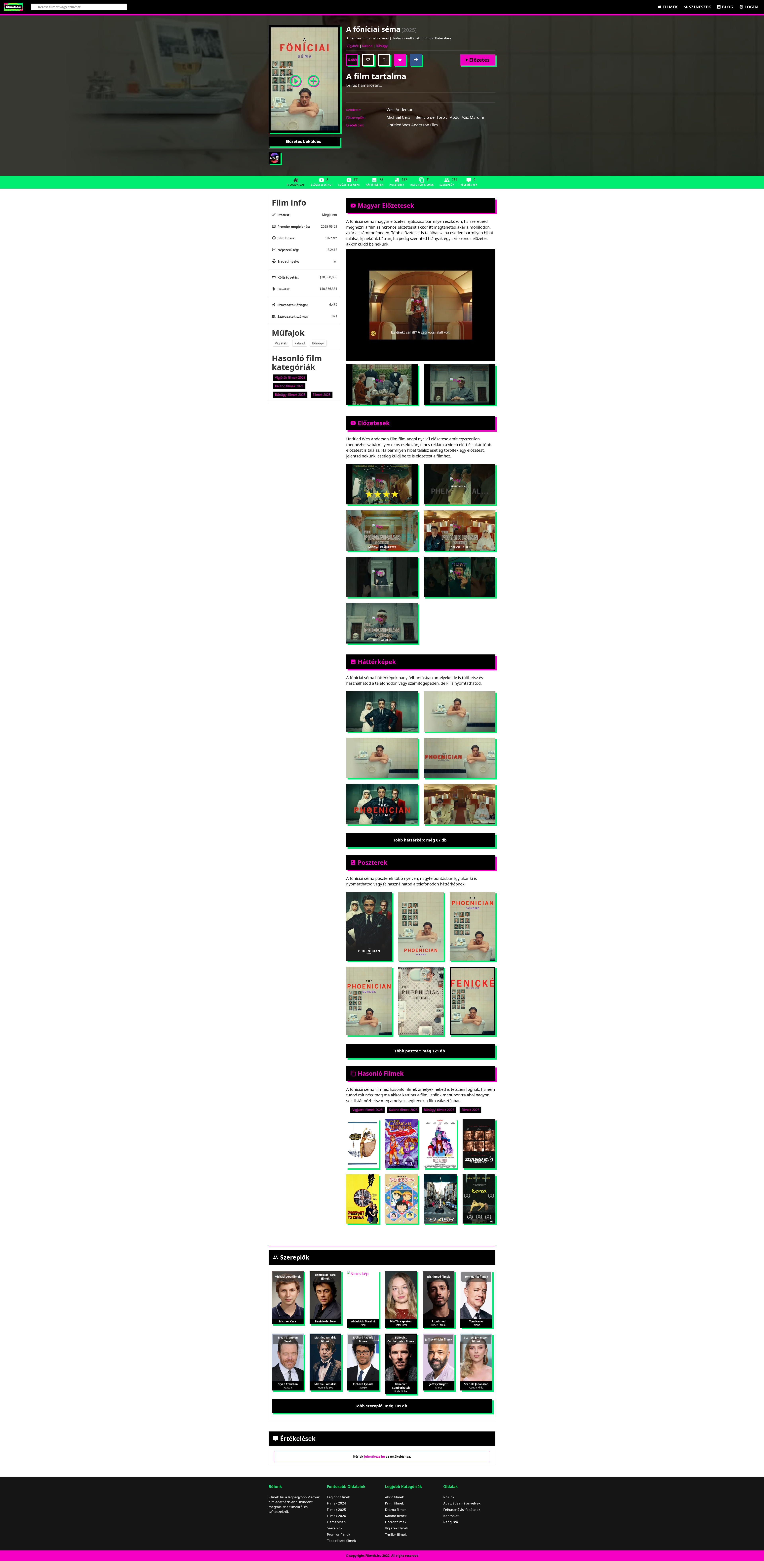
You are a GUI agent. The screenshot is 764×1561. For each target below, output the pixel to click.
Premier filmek (338, 1534)
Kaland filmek (396, 1515)
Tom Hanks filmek (476, 1276)
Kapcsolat (451, 1515)
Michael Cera (399, 117)
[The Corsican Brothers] (401, 1143)
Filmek (669, 7)
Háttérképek (375, 181)
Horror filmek (395, 1522)
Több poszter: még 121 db (420, 1051)
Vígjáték (353, 46)
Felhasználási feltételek (461, 1509)
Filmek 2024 (336, 1503)
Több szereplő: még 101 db (381, 1406)
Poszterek (398, 181)
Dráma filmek (395, 1509)
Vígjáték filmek (396, 1528)
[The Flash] (440, 1199)
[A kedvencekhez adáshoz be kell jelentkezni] (368, 60)
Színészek (699, 7)
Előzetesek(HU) (321, 181)
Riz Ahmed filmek (438, 1276)
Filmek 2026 (336, 1515)
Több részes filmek (341, 1540)
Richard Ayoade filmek (363, 1339)
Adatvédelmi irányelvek (461, 1503)
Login (750, 7)
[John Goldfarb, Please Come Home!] (362, 1143)
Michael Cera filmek (288, 1276)
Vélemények (468, 181)
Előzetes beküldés (303, 141)
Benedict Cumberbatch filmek (400, 1339)
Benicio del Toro (431, 117)
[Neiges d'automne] (440, 1143)
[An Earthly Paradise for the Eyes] (479, 1143)
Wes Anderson (400, 109)
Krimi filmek (394, 1503)
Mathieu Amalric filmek (325, 1339)
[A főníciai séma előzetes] (295, 79)
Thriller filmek (396, 1534)
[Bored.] (479, 1199)
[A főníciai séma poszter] (313, 79)
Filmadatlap (296, 184)
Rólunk (448, 1497)
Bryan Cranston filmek (288, 1339)
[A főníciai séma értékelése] (400, 60)
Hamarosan (336, 1522)
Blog (727, 7)
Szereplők (448, 181)
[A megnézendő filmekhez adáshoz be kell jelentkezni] (384, 60)
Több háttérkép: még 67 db (420, 840)
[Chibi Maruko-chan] (401, 1199)
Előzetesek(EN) (349, 181)
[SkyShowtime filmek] (275, 158)
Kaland (367, 46)
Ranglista (450, 1522)
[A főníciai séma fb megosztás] (416, 60)
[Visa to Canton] (362, 1199)
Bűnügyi (382, 46)
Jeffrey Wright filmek (438, 1339)
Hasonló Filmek (422, 181)
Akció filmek (394, 1497)
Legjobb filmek (338, 1497)
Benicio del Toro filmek (325, 1276)
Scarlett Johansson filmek (476, 1339)
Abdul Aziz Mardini (467, 117)
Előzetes (479, 59)
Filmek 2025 (336, 1509)
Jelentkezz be (374, 1456)
